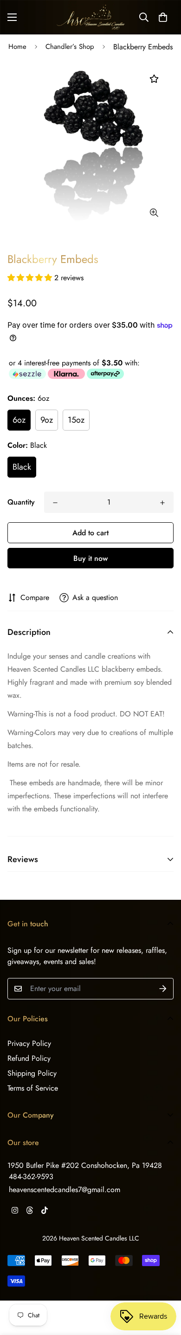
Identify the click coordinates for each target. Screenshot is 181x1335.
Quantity (21, 502)
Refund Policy (29, 1058)
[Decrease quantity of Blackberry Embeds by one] (55, 502)
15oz (76, 420)
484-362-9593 (31, 1176)
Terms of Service (32, 1088)
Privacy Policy (29, 1043)
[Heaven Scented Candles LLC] (91, 17)
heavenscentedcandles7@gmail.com (64, 1189)
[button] (163, 17)
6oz (19, 420)
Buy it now (90, 558)
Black (22, 467)
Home (17, 46)
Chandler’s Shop (69, 46)
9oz (46, 420)
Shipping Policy (32, 1073)
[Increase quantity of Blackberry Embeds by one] (162, 502)
